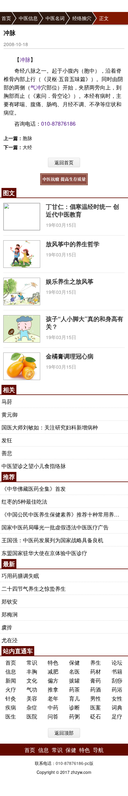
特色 (53, 662)
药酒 (95, 689)
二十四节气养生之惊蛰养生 (33, 588)
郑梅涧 (9, 614)
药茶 (74, 689)
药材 (95, 671)
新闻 (10, 680)
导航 (98, 750)
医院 (31, 716)
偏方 (53, 680)
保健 (74, 662)
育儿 (74, 698)
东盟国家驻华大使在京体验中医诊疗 (44, 553)
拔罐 (74, 680)
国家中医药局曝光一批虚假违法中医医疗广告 (55, 527)
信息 (10, 671)
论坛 (117, 662)
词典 (117, 707)
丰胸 (31, 671)
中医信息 (28, 18)
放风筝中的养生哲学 (72, 243)
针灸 (10, 698)
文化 (31, 680)
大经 (27, 147)
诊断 (74, 707)
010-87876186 (58, 123)
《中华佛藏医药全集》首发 (33, 488)
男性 (95, 698)
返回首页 (64, 162)
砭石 (95, 716)
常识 (31, 662)
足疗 (117, 716)
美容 (31, 698)
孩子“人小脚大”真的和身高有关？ (84, 322)
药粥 (74, 716)
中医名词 (55, 18)
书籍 (117, 671)
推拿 (53, 689)
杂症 (31, 707)
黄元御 (9, 414)
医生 (10, 716)
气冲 (35, 87)
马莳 (6, 401)
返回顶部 (64, 732)
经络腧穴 (81, 18)
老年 (53, 698)
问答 (53, 716)
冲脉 (25, 59)
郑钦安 (9, 601)
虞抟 (6, 627)
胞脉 (27, 138)
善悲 (6, 453)
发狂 (6, 440)
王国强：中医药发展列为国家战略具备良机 (52, 540)
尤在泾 (9, 640)
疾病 (10, 707)
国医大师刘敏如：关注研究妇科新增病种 (49, 427)
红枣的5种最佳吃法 (24, 501)
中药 (53, 707)
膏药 (95, 680)
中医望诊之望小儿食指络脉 (33, 466)
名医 (74, 671)
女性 (117, 698)
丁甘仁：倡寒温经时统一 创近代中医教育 (82, 210)
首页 (6, 18)
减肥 (53, 671)
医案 (95, 707)
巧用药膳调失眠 (20, 575)
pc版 (89, 763)
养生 (95, 662)
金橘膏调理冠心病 (69, 356)
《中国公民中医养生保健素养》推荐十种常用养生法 (63, 514)
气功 (31, 689)
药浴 (117, 689)
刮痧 (117, 680)
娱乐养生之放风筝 (69, 281)
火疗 (10, 689)
